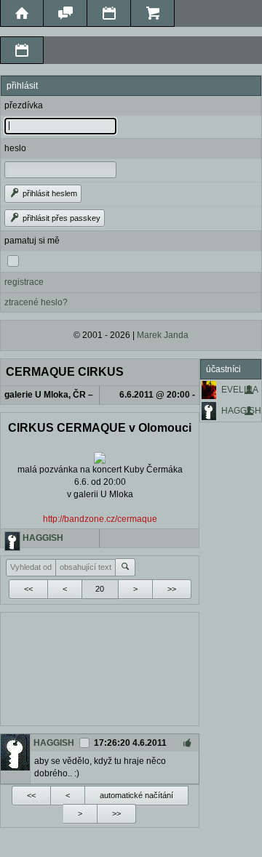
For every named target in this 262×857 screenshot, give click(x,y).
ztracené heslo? (36, 302)
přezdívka (23, 105)
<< (28, 588)
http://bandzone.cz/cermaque (100, 519)
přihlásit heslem (48, 193)
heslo (15, 148)
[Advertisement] (100, 667)
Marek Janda (162, 335)
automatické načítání (136, 795)
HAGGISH (241, 411)
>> (171, 588)
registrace (24, 282)
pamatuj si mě (32, 241)
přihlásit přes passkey (60, 218)
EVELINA (239, 390)
